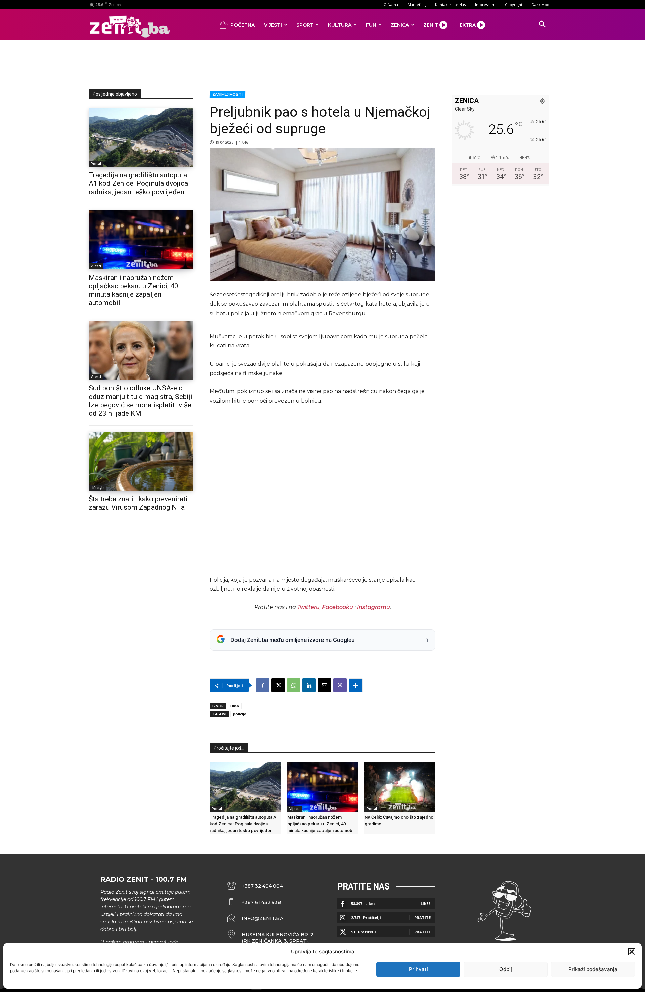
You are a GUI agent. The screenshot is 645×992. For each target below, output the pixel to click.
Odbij (505, 969)
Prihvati (418, 969)
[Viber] (340, 685)
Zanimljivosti (227, 94)
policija (239, 713)
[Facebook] (262, 685)
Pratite (422, 917)
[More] (356, 685)
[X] (278, 685)
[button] (631, 951)
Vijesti (96, 266)
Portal (96, 163)
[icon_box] (270, 938)
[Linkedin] (309, 685)
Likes (426, 903)
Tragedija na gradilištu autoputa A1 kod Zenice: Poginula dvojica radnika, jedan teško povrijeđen (138, 183)
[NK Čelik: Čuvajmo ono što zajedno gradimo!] (399, 786)
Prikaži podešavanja (592, 969)
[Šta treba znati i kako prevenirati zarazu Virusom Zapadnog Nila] (141, 461)
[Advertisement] (322, 63)
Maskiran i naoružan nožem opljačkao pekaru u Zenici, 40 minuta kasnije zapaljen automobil (133, 290)
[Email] (324, 685)
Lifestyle (97, 487)
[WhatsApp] (293, 685)
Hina (234, 705)
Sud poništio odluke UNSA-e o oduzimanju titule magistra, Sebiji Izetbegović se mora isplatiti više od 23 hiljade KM (140, 400)
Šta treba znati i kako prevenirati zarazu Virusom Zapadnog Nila (138, 503)
